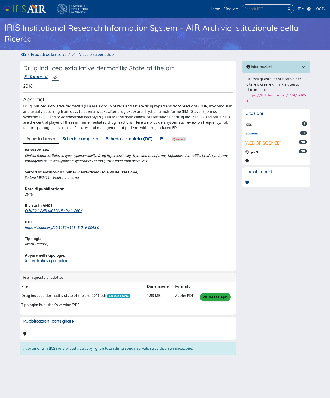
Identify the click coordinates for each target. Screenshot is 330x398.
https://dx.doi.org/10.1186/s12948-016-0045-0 (62, 227)
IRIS (23, 54)
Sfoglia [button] (229, 8)
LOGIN (320, 8)
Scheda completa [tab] (80, 138)
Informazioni (261, 66)
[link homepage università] (72, 9)
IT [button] (299, 8)
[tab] (162, 138)
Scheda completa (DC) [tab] (129, 138)
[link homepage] (26, 9)
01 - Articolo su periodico (93, 54)
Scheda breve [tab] (41, 138)
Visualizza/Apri (215, 297)
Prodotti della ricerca (49, 54)
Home (215, 8)
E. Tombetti (35, 76)
